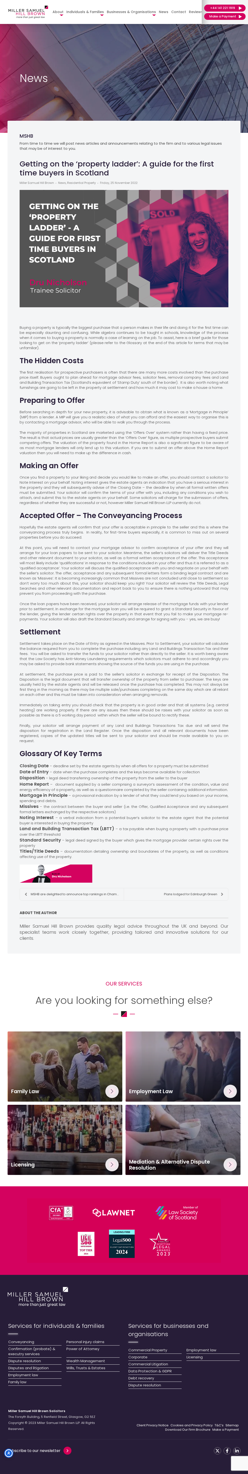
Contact (178, 11)
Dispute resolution (24, 1360)
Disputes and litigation (28, 1367)
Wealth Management (85, 1360)
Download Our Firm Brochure (187, 1430)
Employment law (23, 1374)
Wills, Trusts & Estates (85, 1367)
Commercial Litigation (148, 1364)
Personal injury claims (85, 1341)
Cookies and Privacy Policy (191, 1425)
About (58, 11)
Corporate (137, 1357)
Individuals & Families (85, 11)
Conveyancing (21, 1341)
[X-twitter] (217, 1450)
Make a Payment (225, 1430)
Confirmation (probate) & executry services (31, 1351)
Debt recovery (141, 1378)
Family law (17, 1381)
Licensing (194, 1357)
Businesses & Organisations (131, 11)
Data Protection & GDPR (150, 1371)
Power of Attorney (82, 1348)
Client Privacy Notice (153, 1425)
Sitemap (232, 1425)
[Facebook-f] (227, 1450)
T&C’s (219, 1425)
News (163, 11)
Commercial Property (147, 1350)
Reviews (196, 11)
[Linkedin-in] (236, 1450)
